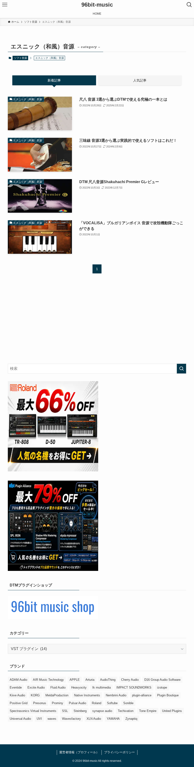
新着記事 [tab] (54, 80)
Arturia (89, 679)
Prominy (57, 703)
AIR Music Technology (48, 679)
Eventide (16, 687)
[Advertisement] (97, 323)
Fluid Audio (58, 687)
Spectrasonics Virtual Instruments (33, 711)
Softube (112, 703)
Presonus (39, 703)
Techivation (125, 711)
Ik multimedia (101, 687)
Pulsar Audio (77, 703)
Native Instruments (87, 695)
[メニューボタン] (4, 4)
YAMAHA (113, 718)
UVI (39, 718)
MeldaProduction (56, 695)
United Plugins (172, 711)
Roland (96, 703)
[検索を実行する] (181, 369)
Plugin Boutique (168, 695)
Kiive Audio (17, 695)
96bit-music (97, 5)
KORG (35, 695)
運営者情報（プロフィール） (79, 752)
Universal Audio (20, 718)
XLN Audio (94, 718)
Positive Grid (18, 703)
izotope (162, 687)
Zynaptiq (131, 718)
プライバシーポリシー (119, 752)
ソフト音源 (20, 57)
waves (52, 718)
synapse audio (102, 711)
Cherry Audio (130, 679)
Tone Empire (147, 711)
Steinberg (80, 711)
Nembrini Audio (116, 695)
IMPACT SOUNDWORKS (133, 687)
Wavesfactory (71, 718)
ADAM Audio (18, 679)
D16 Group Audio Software (162, 679)
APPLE (75, 679)
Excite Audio (36, 687)
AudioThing (107, 679)
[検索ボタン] (189, 4)
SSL (65, 711)
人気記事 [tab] (139, 80)
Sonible (128, 703)
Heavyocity (79, 687)
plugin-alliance (141, 695)
